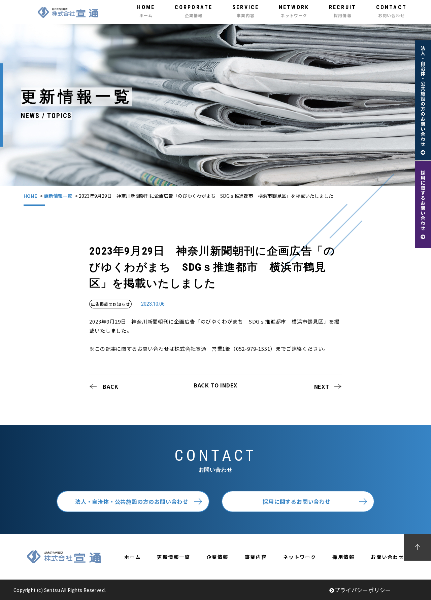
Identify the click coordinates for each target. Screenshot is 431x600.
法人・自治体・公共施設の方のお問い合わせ (131, 501)
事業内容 (256, 556)
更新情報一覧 (58, 195)
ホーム (132, 556)
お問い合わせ (387, 556)
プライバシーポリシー (362, 590)
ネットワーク (300, 556)
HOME (30, 195)
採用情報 (343, 556)
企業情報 (217, 556)
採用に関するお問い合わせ (297, 501)
